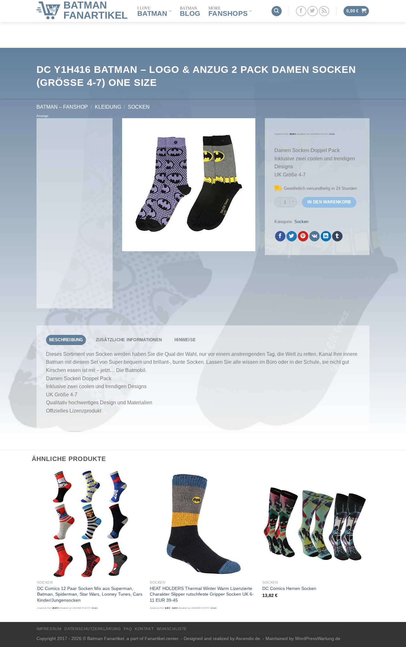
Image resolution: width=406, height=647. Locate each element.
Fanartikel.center (161, 638)
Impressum (49, 629)
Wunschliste (172, 629)
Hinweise (185, 339)
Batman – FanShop (62, 107)
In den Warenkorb (329, 202)
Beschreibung (66, 339)
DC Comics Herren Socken (289, 588)
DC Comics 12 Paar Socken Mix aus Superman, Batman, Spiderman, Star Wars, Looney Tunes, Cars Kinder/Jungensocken (89, 594)
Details (331, 134)
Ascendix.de (248, 638)
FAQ (128, 629)
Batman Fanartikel (95, 10)
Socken (139, 107)
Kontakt (144, 629)
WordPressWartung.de (317, 638)
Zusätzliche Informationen (129, 339)
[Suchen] (277, 11)
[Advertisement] (74, 213)
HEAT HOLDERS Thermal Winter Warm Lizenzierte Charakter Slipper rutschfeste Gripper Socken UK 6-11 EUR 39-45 (202, 594)
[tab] (66, 340)
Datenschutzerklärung (92, 629)
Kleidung (108, 107)
